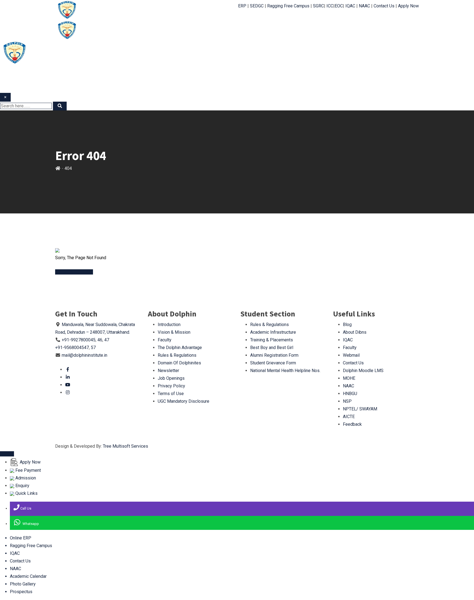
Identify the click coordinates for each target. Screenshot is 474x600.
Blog (347, 324)
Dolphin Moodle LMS (363, 370)
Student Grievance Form (273, 362)
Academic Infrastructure (273, 332)
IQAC (350, 5)
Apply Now (408, 5)
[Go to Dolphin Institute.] (58, 168)
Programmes (274, 22)
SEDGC (257, 5)
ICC (329, 5)
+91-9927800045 (78, 339)
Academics (303, 22)
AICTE (349, 416)
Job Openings (171, 378)
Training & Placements (271, 339)
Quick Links (26, 493)
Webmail (351, 355)
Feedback (352, 424)
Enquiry (21, 485)
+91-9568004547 (72, 347)
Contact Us (384, 5)
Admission (25, 478)
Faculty (164, 339)
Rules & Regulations (177, 355)
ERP (242, 5)
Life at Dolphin (333, 22)
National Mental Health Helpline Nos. (285, 370)
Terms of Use (171, 393)
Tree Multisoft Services (125, 446)
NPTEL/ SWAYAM (360, 409)
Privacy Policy (171, 385)
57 (93, 347)
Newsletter (168, 370)
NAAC (364, 5)
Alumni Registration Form (274, 355)
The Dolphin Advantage (180, 347)
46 (99, 339)
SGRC (318, 5)
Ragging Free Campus (288, 5)
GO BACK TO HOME (74, 272)
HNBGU (350, 393)
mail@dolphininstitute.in (84, 355)
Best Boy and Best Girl (271, 347)
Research (223, 33)
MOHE (349, 378)
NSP (347, 401)
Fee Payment (27, 470)
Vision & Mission (174, 332)
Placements (399, 22)
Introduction (169, 324)
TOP (9, 453)
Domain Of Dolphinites (179, 362)
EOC (339, 5)
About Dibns (354, 332)
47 (106, 339)
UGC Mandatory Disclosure (183, 401)
